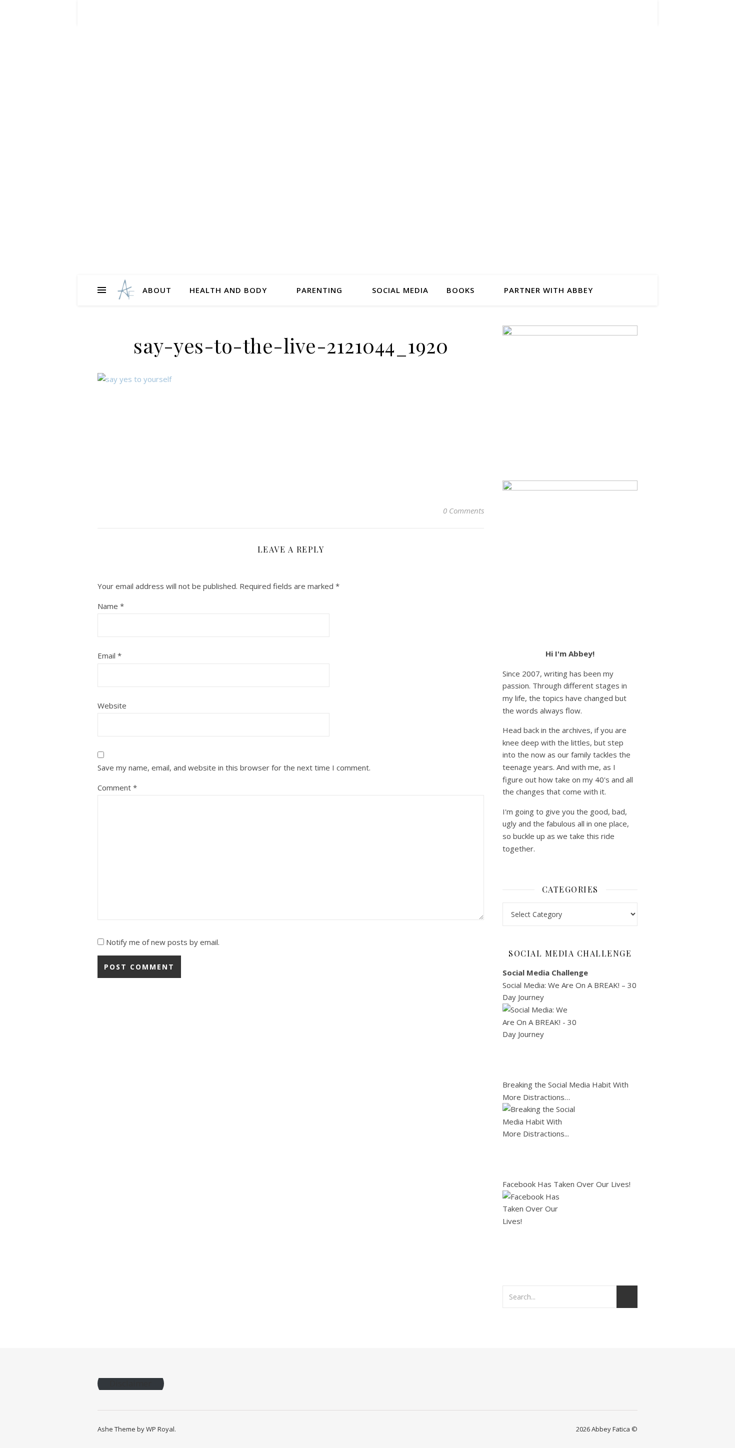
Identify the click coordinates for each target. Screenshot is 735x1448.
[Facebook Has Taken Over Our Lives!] (570, 1228)
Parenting (319, 290)
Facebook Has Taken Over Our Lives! (566, 1184)
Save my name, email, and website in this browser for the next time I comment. (234, 767)
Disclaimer (131, 1384)
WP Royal (160, 1429)
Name (111, 606)
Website (112, 705)
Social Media (400, 290)
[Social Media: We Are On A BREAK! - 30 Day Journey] (570, 1041)
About (157, 290)
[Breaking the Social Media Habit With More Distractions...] (570, 1140)
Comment (117, 787)
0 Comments (463, 511)
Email (110, 655)
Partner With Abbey (548, 290)
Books (460, 290)
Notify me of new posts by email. (163, 942)
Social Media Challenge (545, 973)
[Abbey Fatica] (124, 290)
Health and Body (228, 290)
